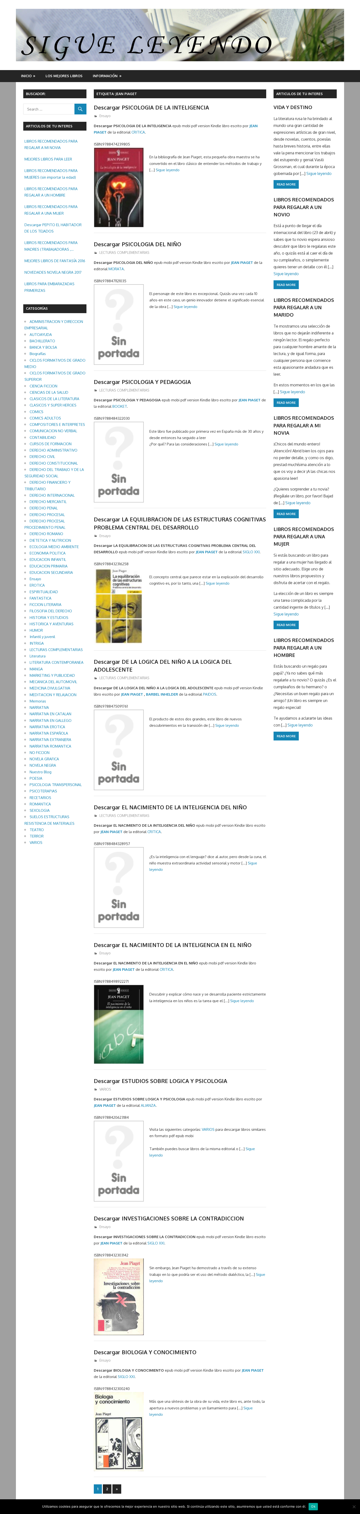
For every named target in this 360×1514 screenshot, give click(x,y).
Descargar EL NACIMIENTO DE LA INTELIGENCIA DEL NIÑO (170, 807)
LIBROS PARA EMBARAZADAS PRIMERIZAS (49, 287)
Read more (286, 184)
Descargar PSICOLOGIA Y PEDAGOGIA (142, 381)
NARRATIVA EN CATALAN (50, 714)
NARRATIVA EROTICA (47, 727)
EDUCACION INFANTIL (48, 559)
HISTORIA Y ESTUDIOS (49, 617)
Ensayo (105, 116)
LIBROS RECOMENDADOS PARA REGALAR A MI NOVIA (51, 144)
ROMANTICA (40, 804)
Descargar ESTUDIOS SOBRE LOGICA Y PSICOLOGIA (160, 1080)
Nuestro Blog (40, 772)
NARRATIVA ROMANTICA (50, 746)
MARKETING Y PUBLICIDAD (52, 675)
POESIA (36, 778)
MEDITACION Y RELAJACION (53, 694)
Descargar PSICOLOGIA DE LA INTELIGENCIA (151, 107)
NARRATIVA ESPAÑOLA (49, 733)
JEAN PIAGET (242, 262)
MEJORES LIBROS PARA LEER (48, 159)
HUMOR (36, 630)
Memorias (38, 701)
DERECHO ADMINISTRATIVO (53, 450)
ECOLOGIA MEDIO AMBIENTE (54, 546)
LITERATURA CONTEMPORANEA (57, 662)
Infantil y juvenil (42, 636)
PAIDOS (209, 694)
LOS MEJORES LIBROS (64, 76)
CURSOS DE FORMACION (51, 444)
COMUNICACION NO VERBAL (53, 431)
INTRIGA (37, 643)
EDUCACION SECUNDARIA (51, 572)
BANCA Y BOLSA (43, 347)
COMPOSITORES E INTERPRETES (57, 424)
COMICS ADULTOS (45, 418)
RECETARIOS (40, 797)
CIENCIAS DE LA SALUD (49, 392)
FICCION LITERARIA (45, 604)
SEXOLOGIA (40, 810)
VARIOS (105, 1089)
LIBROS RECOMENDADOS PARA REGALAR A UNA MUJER (51, 209)
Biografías (38, 353)
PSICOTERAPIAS (43, 791)
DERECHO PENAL (44, 508)
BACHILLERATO (42, 341)
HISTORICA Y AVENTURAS (51, 624)
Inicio (26, 76)
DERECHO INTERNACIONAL (52, 495)
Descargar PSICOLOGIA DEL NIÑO (137, 244)
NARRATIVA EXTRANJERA (50, 739)
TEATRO (37, 829)
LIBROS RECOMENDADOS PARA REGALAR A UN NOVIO (304, 207)
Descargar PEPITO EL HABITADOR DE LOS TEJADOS (53, 228)
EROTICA (37, 585)
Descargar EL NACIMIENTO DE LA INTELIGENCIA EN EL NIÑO (173, 944)
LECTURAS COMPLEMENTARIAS (124, 252)
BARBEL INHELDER (162, 694)
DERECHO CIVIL (42, 456)
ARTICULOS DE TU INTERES (299, 94)
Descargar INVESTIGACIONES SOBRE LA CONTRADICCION (169, 1218)
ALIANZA (148, 1105)
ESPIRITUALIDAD (44, 592)
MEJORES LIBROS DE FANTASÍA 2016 (54, 260)
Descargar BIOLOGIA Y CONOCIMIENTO (145, 1352)
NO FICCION (39, 752)
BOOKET (119, 406)
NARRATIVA (39, 707)
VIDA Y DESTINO (293, 107)
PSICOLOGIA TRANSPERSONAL (56, 784)
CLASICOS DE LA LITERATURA (54, 398)
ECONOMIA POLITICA (48, 553)
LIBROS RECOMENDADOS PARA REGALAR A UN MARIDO (304, 307)
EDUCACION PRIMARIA (49, 566)
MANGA (36, 669)
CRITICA (138, 132)
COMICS (36, 411)
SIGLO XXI (251, 552)
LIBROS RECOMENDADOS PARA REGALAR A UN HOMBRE (51, 191)
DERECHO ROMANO (46, 533)
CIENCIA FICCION (43, 386)
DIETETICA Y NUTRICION (50, 540)
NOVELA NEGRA (43, 765)
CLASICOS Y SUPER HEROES (53, 405)
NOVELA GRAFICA (44, 759)
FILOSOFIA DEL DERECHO (51, 611)
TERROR (37, 836)
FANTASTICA (40, 598)
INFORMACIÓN (105, 76)
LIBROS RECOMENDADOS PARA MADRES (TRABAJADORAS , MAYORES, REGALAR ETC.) (51, 246)
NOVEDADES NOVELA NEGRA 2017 (53, 272)
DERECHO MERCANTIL (48, 501)
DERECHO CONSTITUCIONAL (54, 463)
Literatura (38, 656)
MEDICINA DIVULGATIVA (50, 688)
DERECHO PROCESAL (47, 514)
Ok (313, 1506)
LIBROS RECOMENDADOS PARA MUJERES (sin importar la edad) (51, 173)
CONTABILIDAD (43, 437)
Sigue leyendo (168, 170)
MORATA (116, 269)
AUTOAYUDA (41, 334)
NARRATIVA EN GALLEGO (51, 720)
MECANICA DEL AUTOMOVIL (53, 681)
